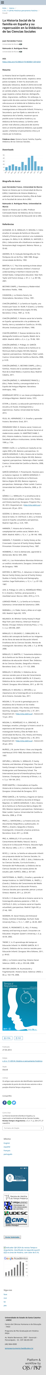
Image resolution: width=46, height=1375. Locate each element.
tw (5, 1302)
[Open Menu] (2, 2)
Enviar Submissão (12, 1237)
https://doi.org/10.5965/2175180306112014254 (21, 62)
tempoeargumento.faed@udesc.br (19, 1348)
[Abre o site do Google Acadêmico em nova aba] (16, 1277)
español (7, 1147)
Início (4, 8)
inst (5, 1298)
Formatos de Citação (11, 1128)
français (7, 1150)
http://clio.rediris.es (32, 505)
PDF (19, 1038)
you (5, 1305)
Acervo (11, 8)
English (7, 1143)
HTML (8, 1038)
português (8, 1154)
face (5, 1294)
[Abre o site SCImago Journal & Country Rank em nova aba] (23, 1252)
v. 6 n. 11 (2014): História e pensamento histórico (20, 10)
